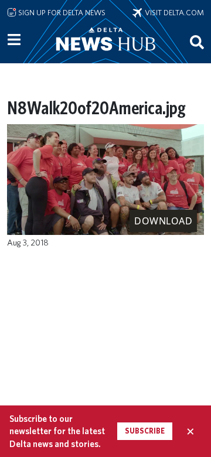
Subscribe (145, 431)
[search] (197, 41)
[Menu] (14, 40)
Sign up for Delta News (61, 12)
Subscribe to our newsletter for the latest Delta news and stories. (57, 431)
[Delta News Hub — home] (105, 55)
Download (163, 220)
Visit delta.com (173, 12)
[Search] (197, 41)
